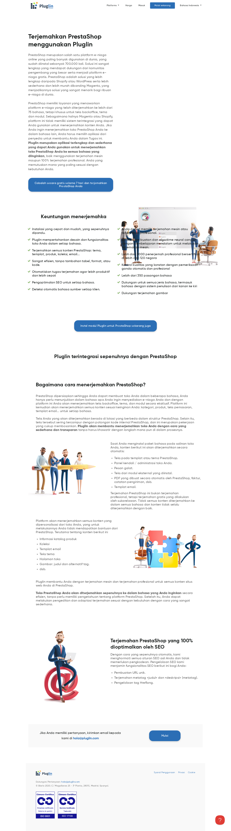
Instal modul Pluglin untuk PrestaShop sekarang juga (115, 326)
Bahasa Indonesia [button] (190, 5)
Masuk (141, 5)
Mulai (164, 735)
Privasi (181, 772)
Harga (128, 5)
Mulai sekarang (162, 5)
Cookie (191, 772)
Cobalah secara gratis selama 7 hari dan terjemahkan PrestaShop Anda (71, 185)
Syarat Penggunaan (164, 772)
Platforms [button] (112, 5)
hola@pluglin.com (70, 782)
